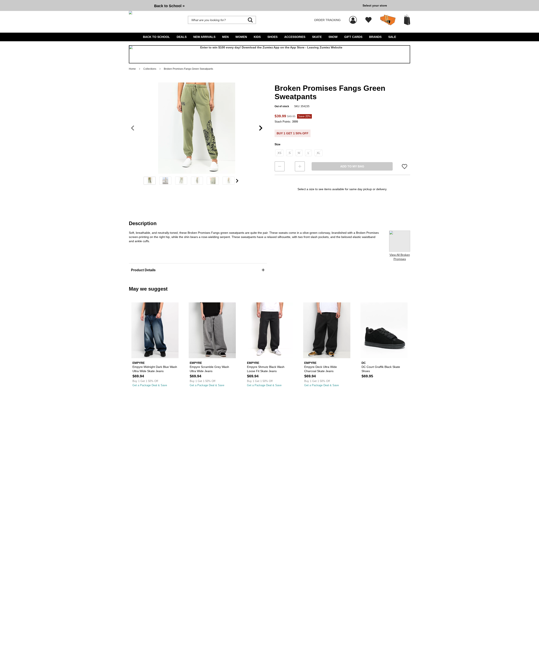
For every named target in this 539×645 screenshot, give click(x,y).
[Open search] (250, 20)
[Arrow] (237, 180)
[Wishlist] (368, 20)
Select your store (375, 5)
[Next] (260, 128)
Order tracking (327, 20)
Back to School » (169, 6)
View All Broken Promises (400, 257)
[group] (244, 5)
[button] (196, 128)
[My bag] (407, 19)
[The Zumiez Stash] (388, 20)
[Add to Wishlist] (404, 166)
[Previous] (132, 128)
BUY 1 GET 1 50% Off (292, 133)
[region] (196, 135)
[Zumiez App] (269, 54)
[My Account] (353, 17)
